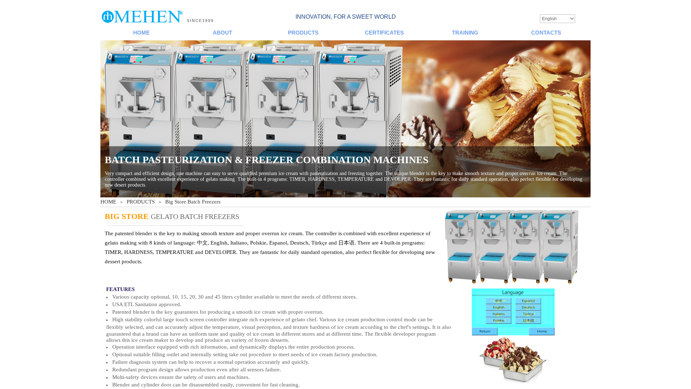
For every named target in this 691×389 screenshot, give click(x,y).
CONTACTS (546, 33)
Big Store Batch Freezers (193, 202)
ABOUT (222, 33)
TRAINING (465, 33)
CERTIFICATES (384, 33)
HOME (141, 33)
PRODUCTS (303, 33)
